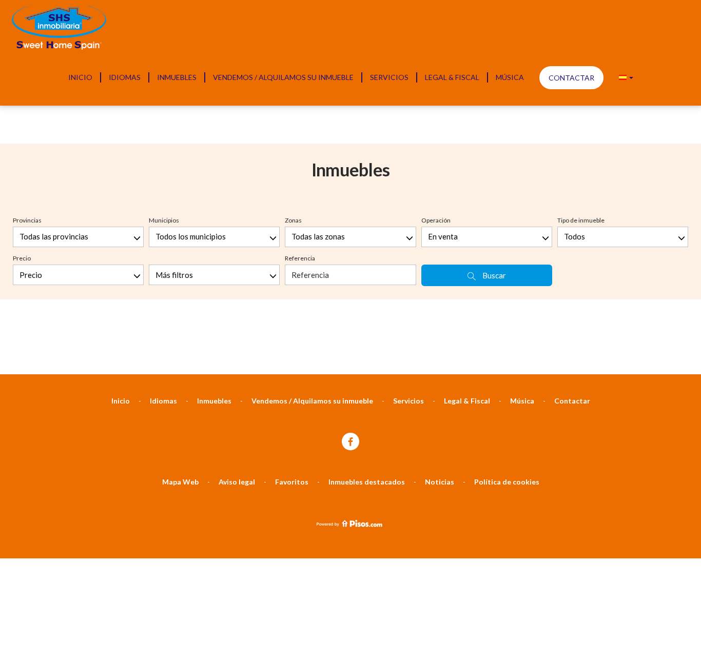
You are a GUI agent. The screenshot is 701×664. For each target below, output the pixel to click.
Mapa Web (180, 481)
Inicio (80, 77)
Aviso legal (237, 481)
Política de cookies (506, 481)
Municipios (164, 220)
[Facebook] (350, 442)
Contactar (571, 77)
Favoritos (291, 481)
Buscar (493, 275)
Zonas (293, 220)
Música (510, 77)
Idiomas (125, 77)
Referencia (300, 258)
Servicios (389, 77)
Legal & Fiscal (452, 77)
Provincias (27, 220)
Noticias (439, 481)
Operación (436, 220)
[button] (626, 77)
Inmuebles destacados (366, 481)
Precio (22, 258)
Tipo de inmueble (581, 220)
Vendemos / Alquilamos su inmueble (283, 77)
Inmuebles (177, 77)
